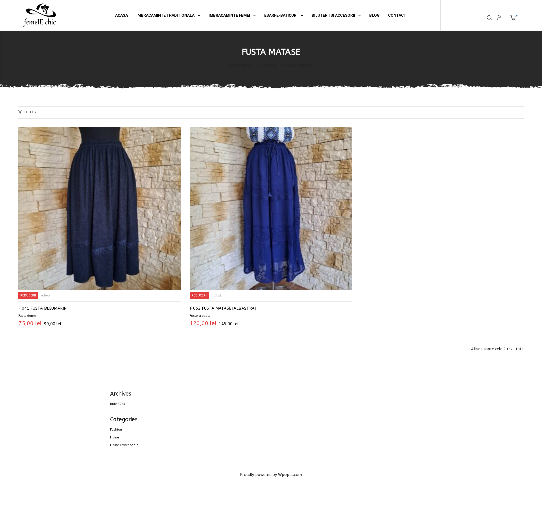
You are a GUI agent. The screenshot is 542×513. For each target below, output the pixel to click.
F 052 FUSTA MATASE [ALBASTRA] (223, 308)
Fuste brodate (200, 316)
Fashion (116, 429)
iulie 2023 (117, 404)
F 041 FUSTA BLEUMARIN (42, 308)
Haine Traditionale (124, 445)
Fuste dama (27, 316)
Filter (30, 112)
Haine (114, 437)
